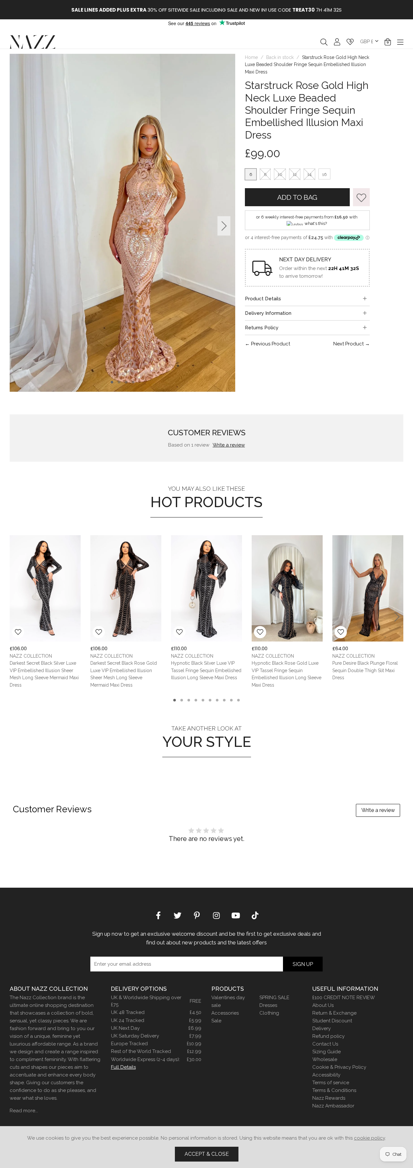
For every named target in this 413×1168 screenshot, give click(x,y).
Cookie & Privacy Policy (339, 1067)
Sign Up (303, 964)
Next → (351, 344)
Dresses (268, 1005)
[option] (211, 9)
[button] (388, 41)
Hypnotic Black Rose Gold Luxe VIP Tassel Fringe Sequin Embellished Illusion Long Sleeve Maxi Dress (286, 674)
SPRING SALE (274, 997)
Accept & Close (207, 1154)
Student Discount (332, 1021)
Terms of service (330, 1083)
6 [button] (210, 700)
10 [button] (238, 700)
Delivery (321, 1028)
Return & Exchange (334, 1013)
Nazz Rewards (328, 1098)
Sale (216, 1021)
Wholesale (324, 1059)
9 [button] (231, 700)
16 (324, 174)
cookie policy (369, 1138)
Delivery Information (268, 313)
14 (309, 174)
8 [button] (224, 700)
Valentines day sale (228, 1001)
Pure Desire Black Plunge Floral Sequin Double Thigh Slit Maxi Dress (365, 671)
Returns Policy (261, 328)
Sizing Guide (326, 1052)
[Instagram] (216, 915)
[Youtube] (235, 915)
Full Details (123, 1067)
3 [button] (126, 382)
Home (251, 57)
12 (295, 174)
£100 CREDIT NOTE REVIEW (343, 997)
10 (279, 174)
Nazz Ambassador (333, 1106)
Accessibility (326, 1075)
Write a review (229, 445)
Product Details (263, 299)
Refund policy (328, 1036)
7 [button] (217, 700)
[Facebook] (158, 915)
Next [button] (224, 226)
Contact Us (325, 1044)
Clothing (269, 1013)
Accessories (225, 1013)
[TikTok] (255, 915)
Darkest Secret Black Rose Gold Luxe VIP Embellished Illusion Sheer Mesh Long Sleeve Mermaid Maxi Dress (123, 674)
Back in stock (280, 57)
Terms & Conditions (334, 1090)
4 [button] (133, 382)
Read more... (24, 1111)
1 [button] (112, 382)
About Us (323, 1005)
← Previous (267, 344)
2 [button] (119, 382)
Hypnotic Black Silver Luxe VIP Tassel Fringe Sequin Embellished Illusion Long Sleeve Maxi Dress (206, 671)
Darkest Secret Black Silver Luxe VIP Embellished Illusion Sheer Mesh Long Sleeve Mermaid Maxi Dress (44, 674)
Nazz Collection (32, 41)
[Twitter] (177, 915)
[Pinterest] (197, 915)
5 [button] (203, 700)
